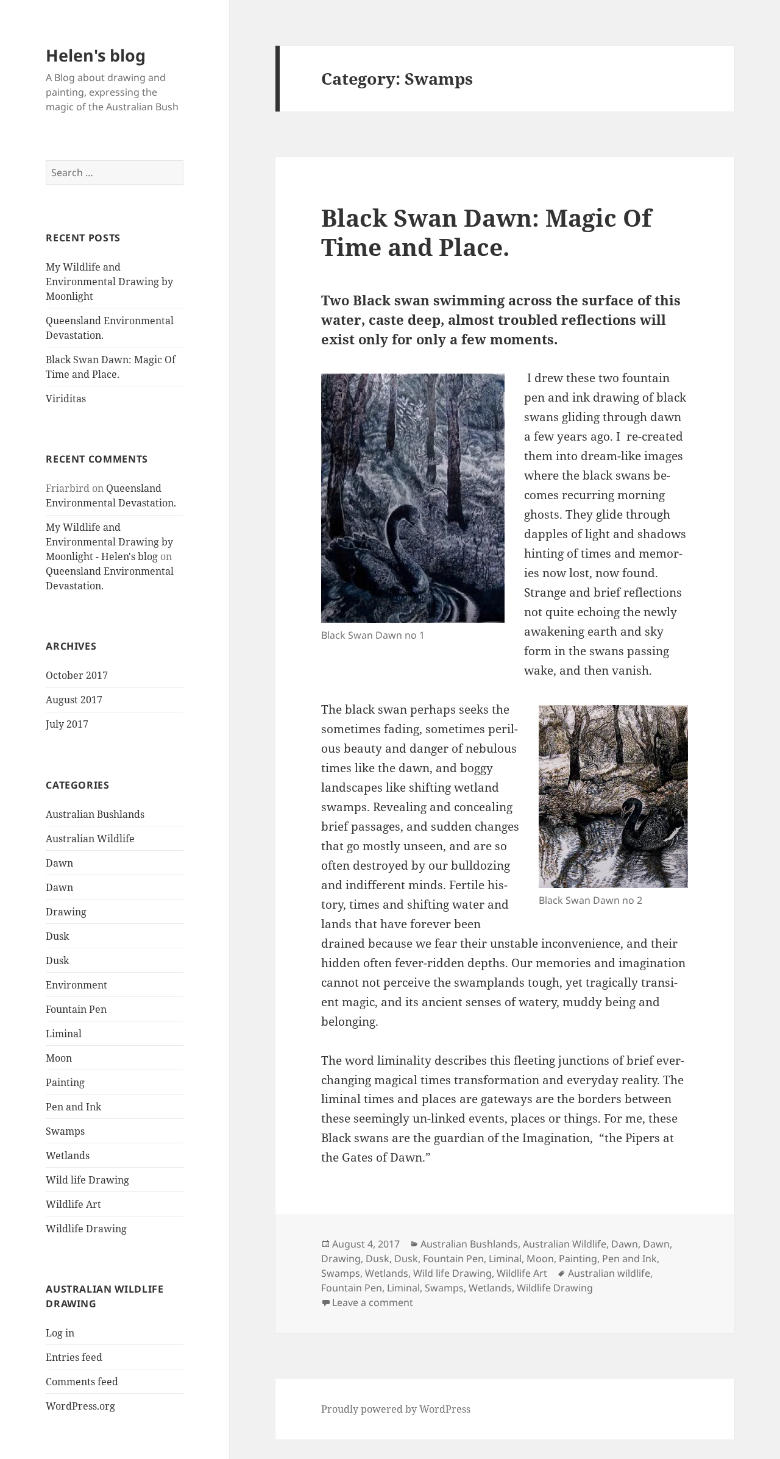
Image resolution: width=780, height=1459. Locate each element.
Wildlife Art (73, 1204)
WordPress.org (80, 1406)
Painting (65, 1082)
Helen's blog (96, 55)
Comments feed (82, 1381)
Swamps (65, 1131)
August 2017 (74, 699)
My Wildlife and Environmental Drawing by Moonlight (109, 281)
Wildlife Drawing (86, 1228)
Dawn (59, 863)
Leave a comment (372, 1302)
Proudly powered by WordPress (395, 1409)
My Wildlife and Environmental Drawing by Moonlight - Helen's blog (109, 541)
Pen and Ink (73, 1106)
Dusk (57, 936)
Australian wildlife (609, 1273)
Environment (76, 985)
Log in (60, 1333)
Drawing (66, 911)
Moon (59, 1058)
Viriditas (66, 398)
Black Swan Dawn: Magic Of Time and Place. (486, 232)
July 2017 (67, 724)
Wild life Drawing (87, 1180)
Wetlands (68, 1155)
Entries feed (74, 1357)
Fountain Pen (76, 1009)
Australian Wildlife (90, 838)
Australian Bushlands (95, 814)
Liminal (64, 1033)
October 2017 (77, 675)
